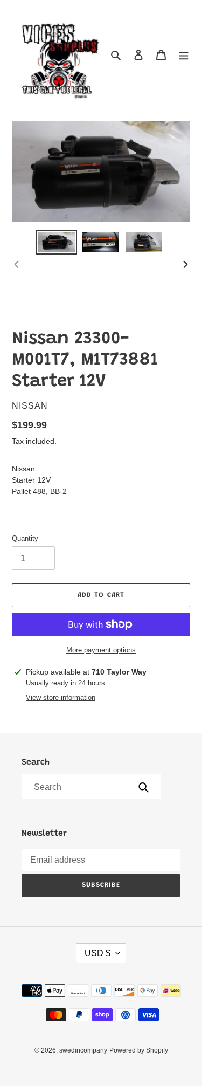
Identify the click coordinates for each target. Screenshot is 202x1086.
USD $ (97, 953)
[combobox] (90, 787)
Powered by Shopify (138, 1050)
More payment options (101, 650)
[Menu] (183, 54)
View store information (60, 697)
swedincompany (83, 1050)
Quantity (25, 538)
